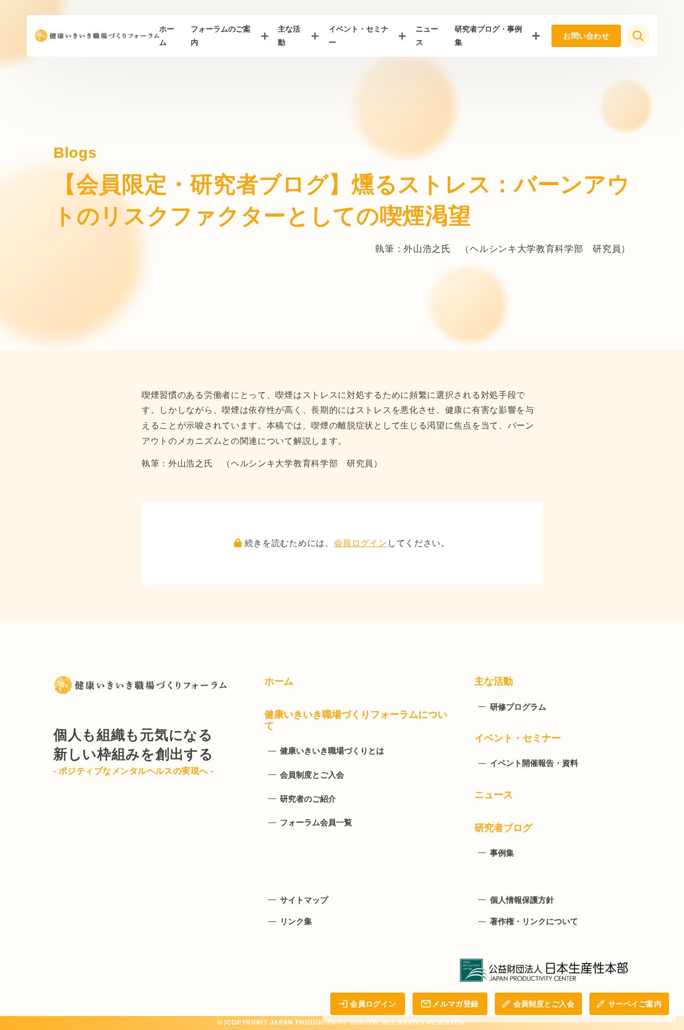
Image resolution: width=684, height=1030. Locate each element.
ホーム (279, 681)
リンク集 (296, 921)
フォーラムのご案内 (221, 36)
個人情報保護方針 (522, 899)
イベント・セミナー (358, 36)
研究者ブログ (503, 828)
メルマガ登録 (455, 1004)
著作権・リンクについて (534, 921)
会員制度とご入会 (544, 1004)
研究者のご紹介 (308, 798)
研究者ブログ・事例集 (488, 36)
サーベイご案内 (635, 1004)
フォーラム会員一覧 (316, 822)
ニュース (494, 794)
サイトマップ (304, 899)
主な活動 (289, 36)
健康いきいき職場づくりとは (332, 750)
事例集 (502, 852)
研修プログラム (518, 706)
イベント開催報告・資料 (534, 762)
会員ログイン (360, 543)
